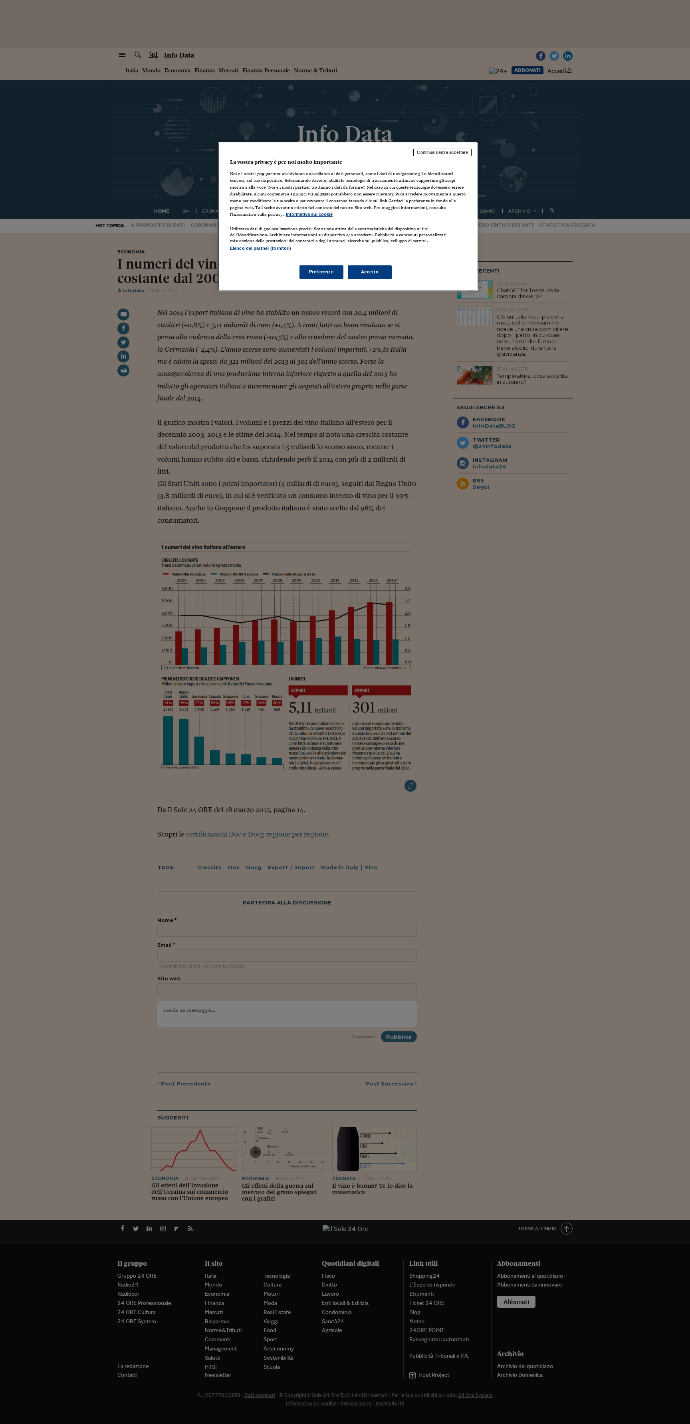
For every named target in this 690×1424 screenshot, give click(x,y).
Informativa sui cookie (309, 214)
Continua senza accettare (442, 152)
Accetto (370, 271)
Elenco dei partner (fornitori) (260, 248)
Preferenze (321, 271)
